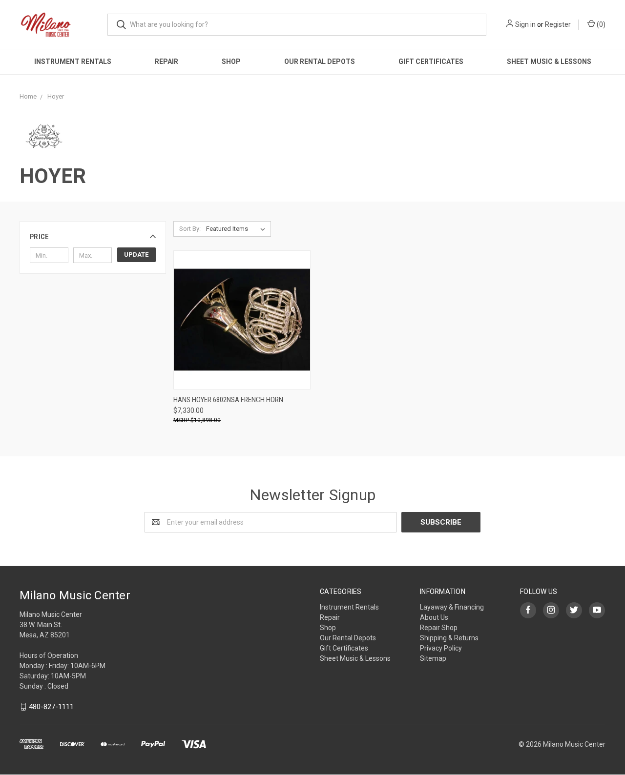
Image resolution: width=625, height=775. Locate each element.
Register (558, 24)
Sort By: (190, 228)
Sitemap (433, 658)
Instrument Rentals (72, 61)
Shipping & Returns (449, 638)
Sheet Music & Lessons (549, 61)
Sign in (525, 24)
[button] (93, 237)
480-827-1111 (51, 706)
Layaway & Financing (452, 607)
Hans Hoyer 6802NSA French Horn (228, 399)
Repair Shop (439, 628)
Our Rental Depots (319, 61)
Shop (231, 61)
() (600, 24)
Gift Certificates (430, 61)
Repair (166, 61)
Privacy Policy (441, 648)
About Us (434, 617)
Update (136, 254)
